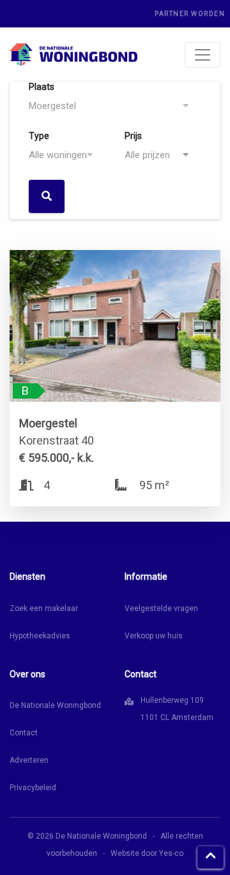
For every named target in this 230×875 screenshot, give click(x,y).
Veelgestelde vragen (161, 608)
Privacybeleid (33, 787)
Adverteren (29, 760)
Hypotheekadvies (40, 635)
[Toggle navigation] (202, 55)
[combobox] (115, 106)
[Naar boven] (210, 857)
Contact (24, 732)
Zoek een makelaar (44, 608)
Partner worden (190, 13)
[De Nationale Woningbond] (73, 54)
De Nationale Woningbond (55, 705)
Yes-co (171, 853)
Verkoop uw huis (154, 635)
